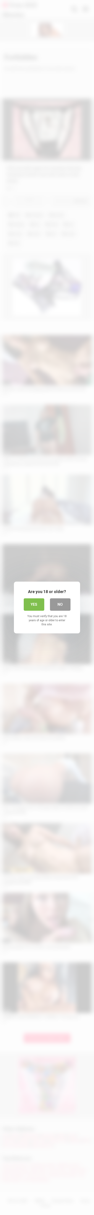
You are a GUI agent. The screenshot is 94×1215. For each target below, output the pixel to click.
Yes (34, 604)
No (60, 604)
